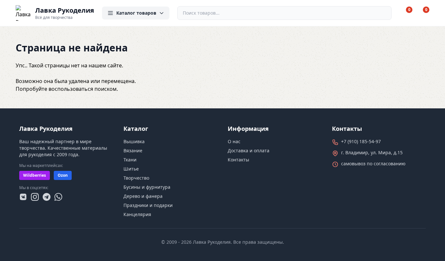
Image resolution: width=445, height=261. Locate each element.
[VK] (23, 197)
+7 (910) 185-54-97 (361, 141)
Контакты (238, 160)
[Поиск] (384, 13)
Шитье (131, 169)
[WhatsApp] (58, 197)
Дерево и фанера (143, 196)
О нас (234, 141)
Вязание (132, 150)
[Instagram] (35, 197)
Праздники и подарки (148, 205)
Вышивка (134, 141)
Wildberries (34, 175)
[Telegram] (46, 197)
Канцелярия (137, 214)
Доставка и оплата (248, 150)
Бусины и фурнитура (146, 187)
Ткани (129, 160)
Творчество (136, 178)
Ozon (63, 175)
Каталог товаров (136, 13)
